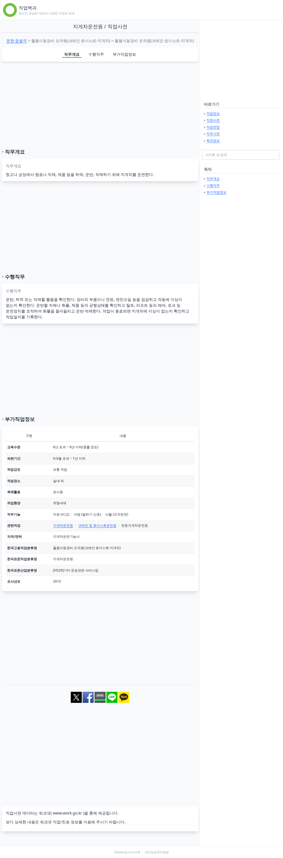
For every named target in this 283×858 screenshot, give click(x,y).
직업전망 (213, 127)
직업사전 (213, 120)
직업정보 (213, 113)
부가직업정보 (124, 54)
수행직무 (96, 54)
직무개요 (72, 54)
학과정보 (213, 140)
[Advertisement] (100, 105)
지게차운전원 (63, 525)
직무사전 (213, 133)
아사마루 (134, 852)
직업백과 (27, 8)
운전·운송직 (16, 40)
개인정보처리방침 (157, 852)
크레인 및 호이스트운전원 (97, 525)
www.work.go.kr (67, 813)
